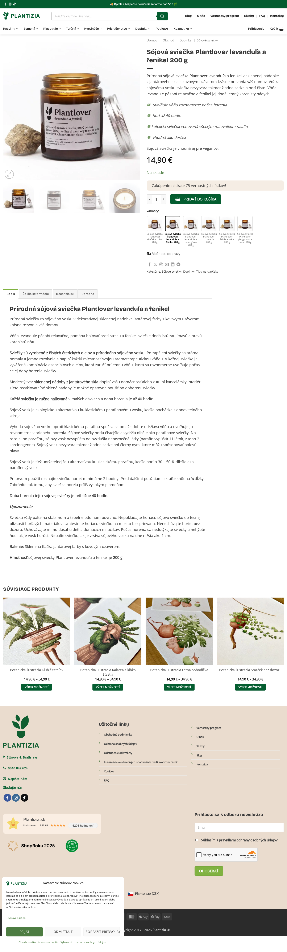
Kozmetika (181, 28)
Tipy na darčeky (207, 271)
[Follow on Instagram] (10, 4)
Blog (188, 16)
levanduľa (83, 557)
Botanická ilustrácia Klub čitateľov (36, 670)
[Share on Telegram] (178, 265)
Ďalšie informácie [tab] (35, 294)
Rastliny (9, 28)
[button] (277, 28)
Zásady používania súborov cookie (38, 942)
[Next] (132, 111)
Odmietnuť (63, 931)
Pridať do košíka (199, 199)
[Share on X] (155, 265)
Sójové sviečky (207, 40)
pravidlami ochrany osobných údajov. (248, 840)
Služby (249, 16)
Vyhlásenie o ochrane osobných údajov (83, 942)
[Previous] (11, 111)
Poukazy (162, 28)
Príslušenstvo (117, 28)
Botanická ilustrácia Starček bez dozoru (250, 670)
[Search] (162, 16)
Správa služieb (16, 918)
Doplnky (141, 28)
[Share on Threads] (161, 265)
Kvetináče (91, 28)
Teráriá (71, 28)
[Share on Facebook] (149, 265)
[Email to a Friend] (167, 265)
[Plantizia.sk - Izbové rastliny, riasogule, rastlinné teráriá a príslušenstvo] (24, 15)
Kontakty (277, 16)
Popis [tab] (11, 294)
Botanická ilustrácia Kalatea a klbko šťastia (108, 672)
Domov (152, 40)
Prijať (24, 931)
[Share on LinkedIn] (172, 265)
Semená (29, 28)
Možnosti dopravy (166, 253)
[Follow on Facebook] (5, 4)
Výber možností (37, 687)
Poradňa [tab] (88, 294)
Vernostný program (224, 16)
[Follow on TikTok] (14, 4)
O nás (201, 16)
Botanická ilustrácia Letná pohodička (179, 670)
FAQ (262, 16)
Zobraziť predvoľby (103, 931)
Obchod (168, 40)
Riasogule (50, 28)
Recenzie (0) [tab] (65, 294)
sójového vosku (131, 352)
